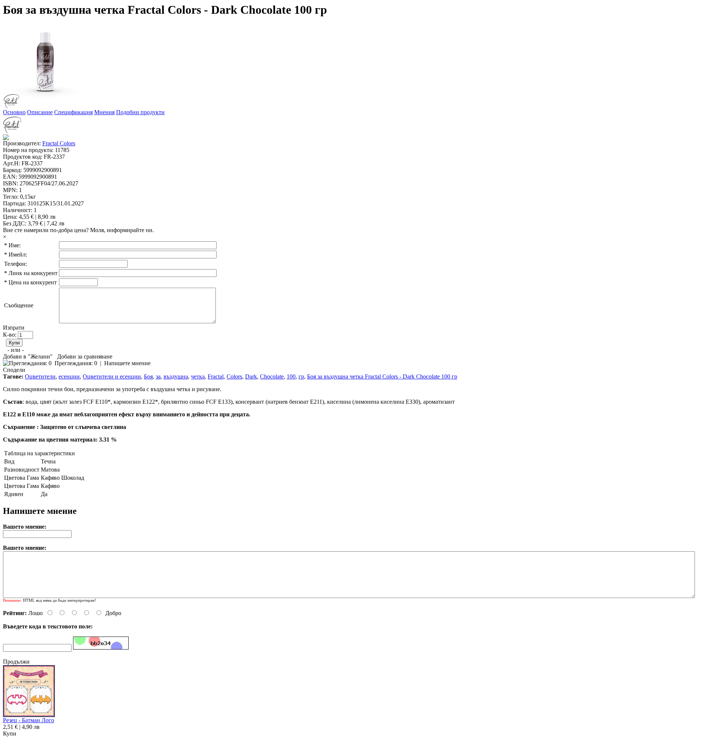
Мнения (104, 112)
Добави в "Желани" (28, 356)
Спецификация (73, 112)
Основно (14, 112)
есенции (69, 376)
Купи (9, 733)
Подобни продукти (140, 112)
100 (291, 376)
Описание (40, 112)
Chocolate (272, 376)
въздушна (176, 376)
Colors (234, 376)
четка (198, 376)
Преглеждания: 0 (76, 363)
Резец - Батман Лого (28, 720)
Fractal (216, 376)
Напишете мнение (127, 363)
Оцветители (40, 376)
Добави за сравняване (84, 356)
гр (301, 376)
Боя (148, 376)
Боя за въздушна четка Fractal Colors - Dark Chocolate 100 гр (382, 376)
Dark (251, 376)
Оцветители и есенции (112, 376)
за (158, 376)
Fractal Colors (58, 143)
